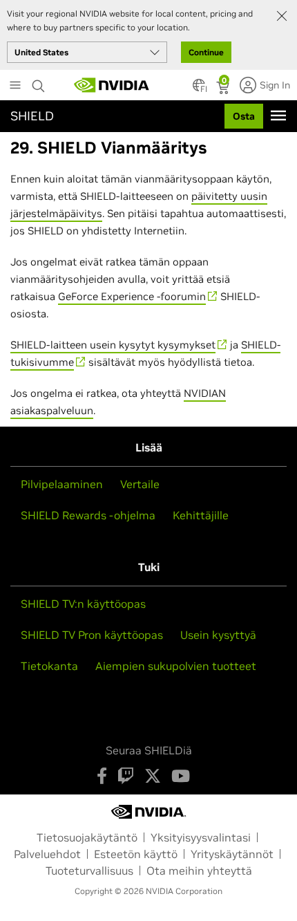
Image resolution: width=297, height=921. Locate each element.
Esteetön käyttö (136, 854)
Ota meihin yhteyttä (199, 870)
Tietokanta (49, 666)
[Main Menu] (15, 86)
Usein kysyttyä (218, 635)
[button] (199, 89)
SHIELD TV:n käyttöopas (83, 604)
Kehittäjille (201, 515)
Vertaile (140, 484)
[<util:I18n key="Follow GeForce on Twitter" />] (152, 776)
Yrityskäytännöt (232, 854)
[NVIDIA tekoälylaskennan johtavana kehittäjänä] (112, 85)
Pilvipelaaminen (62, 484)
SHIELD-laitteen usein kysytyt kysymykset (112, 344)
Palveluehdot (47, 854)
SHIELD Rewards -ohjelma (88, 515)
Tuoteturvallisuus (89, 870)
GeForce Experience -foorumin (132, 296)
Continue (206, 52)
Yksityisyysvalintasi (201, 837)
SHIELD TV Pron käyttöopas (92, 635)
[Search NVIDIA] (40, 82)
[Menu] (278, 115)
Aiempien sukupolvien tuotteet (175, 666)
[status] (224, 89)
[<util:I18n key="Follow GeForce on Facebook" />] (102, 776)
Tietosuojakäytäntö (87, 837)
